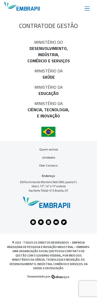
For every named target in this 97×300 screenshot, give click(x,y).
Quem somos (48, 149)
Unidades (48, 157)
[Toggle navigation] (87, 8)
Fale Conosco (48, 165)
